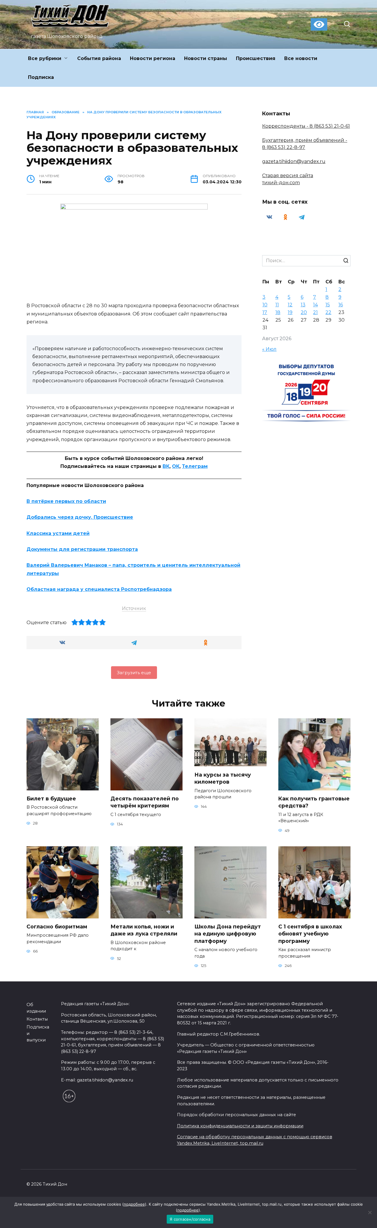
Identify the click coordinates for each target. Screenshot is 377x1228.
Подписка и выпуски (38, 1033)
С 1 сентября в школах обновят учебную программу (310, 933)
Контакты (37, 1019)
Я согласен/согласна (190, 1219)
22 (328, 312)
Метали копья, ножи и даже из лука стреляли (143, 930)
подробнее (134, 1204)
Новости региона (152, 58)
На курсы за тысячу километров (222, 778)
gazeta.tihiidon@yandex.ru (293, 161)
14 (315, 305)
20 (304, 312)
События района (99, 58)
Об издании (36, 1008)
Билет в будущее (51, 798)
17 (264, 312)
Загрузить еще (134, 672)
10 (264, 305)
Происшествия (255, 58)
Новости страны (205, 58)
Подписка (41, 77)
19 (290, 312)
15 (327, 305)
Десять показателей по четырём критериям (144, 802)
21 (315, 312)
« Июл (269, 349)
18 (277, 312)
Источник (134, 608)
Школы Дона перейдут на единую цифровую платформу (227, 933)
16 (340, 305)
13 (303, 305)
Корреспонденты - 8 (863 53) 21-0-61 (306, 126)
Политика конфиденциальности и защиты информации (240, 1126)
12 (290, 305)
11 (277, 305)
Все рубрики (44, 58)
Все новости (300, 58)
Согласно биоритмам (57, 926)
